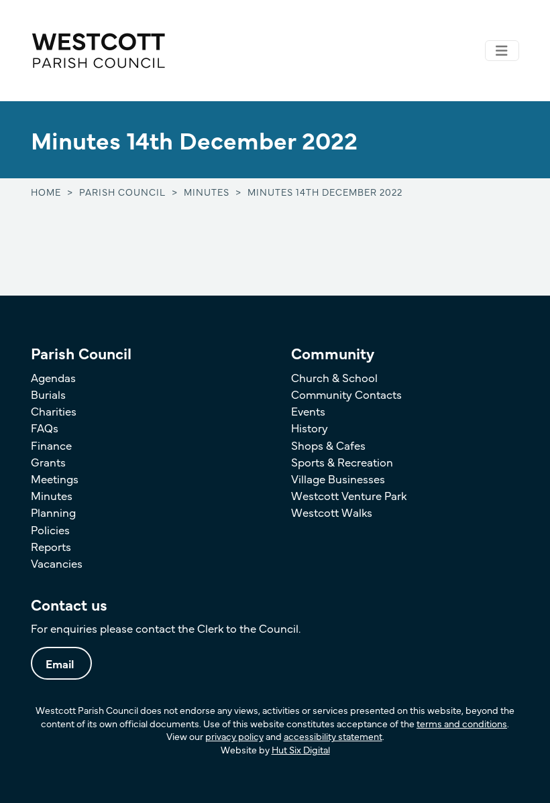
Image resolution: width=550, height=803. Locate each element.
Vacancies (56, 562)
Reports (51, 546)
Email (60, 663)
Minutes (51, 495)
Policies (50, 529)
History (309, 427)
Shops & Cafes (328, 444)
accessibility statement (333, 736)
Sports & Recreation (342, 461)
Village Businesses (338, 478)
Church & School (334, 377)
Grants (48, 461)
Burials (48, 394)
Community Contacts (346, 394)
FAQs (44, 427)
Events (308, 410)
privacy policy (234, 736)
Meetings (54, 478)
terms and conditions (462, 723)
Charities (53, 410)
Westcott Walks (331, 511)
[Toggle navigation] (502, 50)
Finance (51, 444)
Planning (53, 511)
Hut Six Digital (301, 749)
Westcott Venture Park (348, 495)
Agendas (53, 377)
